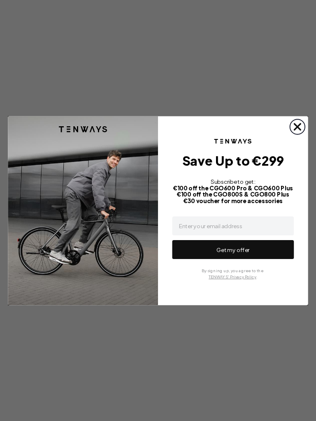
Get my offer (233, 249)
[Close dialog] (297, 126)
